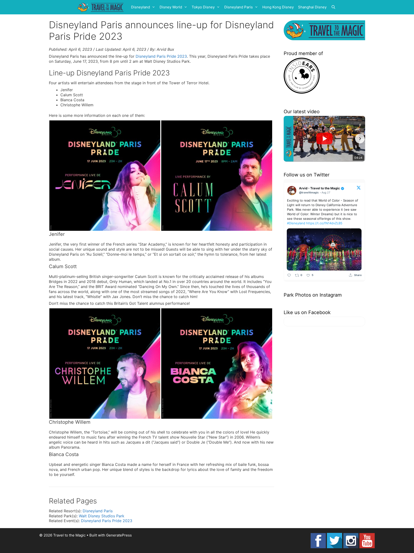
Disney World (171, 7)
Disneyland (140, 7)
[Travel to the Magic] (101, 7)
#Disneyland (296, 223)
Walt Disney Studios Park (101, 516)
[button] (289, 139)
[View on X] (358, 187)
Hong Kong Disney (278, 7)
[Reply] (289, 275)
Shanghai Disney (312, 7)
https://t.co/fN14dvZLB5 (324, 223)
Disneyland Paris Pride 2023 (161, 56)
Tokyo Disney (203, 7)
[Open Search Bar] (333, 7)
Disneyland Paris (238, 7)
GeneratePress (119, 535)
